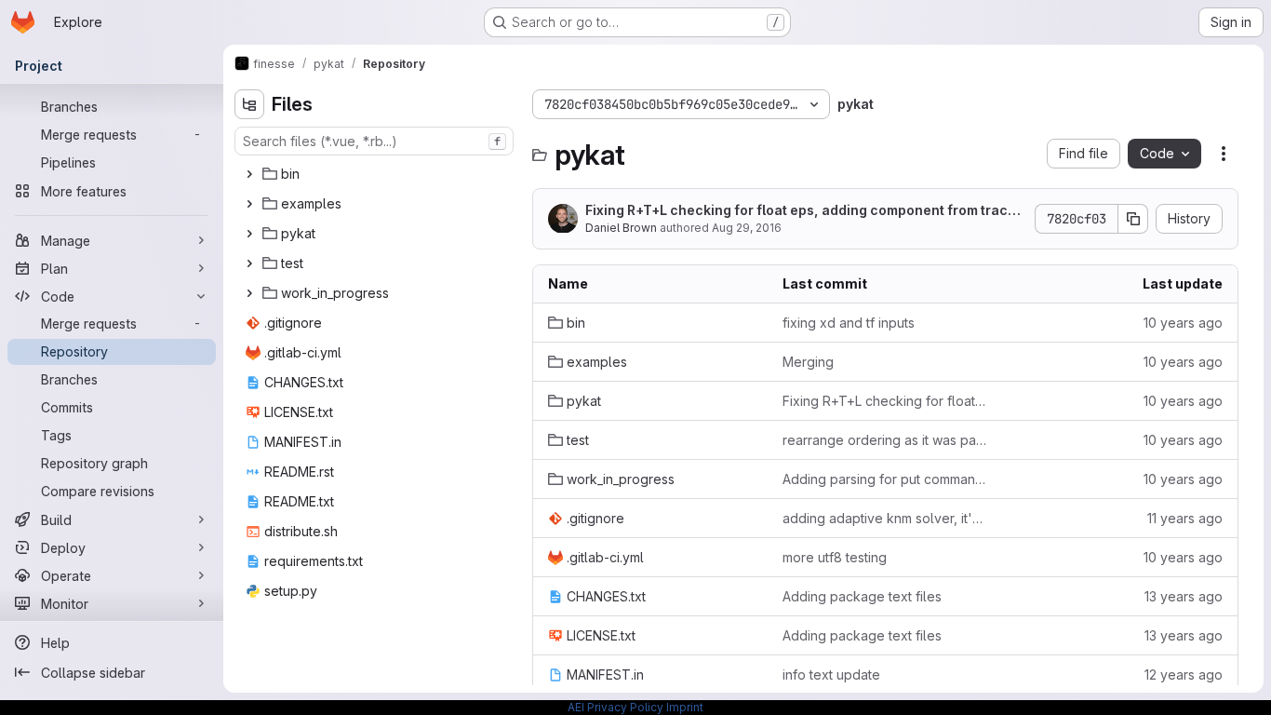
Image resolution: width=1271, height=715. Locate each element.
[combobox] (374, 141)
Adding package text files (862, 596)
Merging (808, 362)
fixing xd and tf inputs (849, 323)
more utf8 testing (835, 557)
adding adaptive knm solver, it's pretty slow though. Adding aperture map (885, 518)
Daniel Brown (621, 228)
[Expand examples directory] (249, 204)
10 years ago (1183, 323)
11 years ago (1185, 518)
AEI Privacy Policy (615, 707)
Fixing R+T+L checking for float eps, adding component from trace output (800, 211)
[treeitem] (376, 174)
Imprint (684, 707)
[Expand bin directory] (249, 174)
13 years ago (1183, 596)
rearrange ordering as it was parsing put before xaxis (885, 440)
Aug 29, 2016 (747, 228)
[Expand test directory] (249, 263)
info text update (831, 674)
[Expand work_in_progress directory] (249, 293)
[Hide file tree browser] (249, 104)
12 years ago (1183, 674)
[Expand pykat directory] (249, 234)
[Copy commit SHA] (1133, 219)
